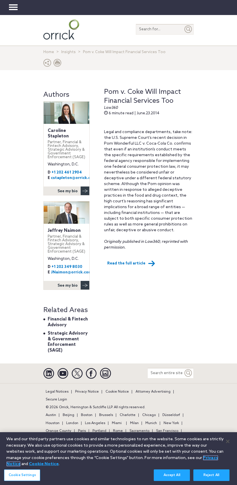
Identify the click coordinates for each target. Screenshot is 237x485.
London (72, 423)
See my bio (68, 191)
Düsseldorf (171, 415)
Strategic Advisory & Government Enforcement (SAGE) (68, 342)
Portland (99, 431)
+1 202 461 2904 (66, 172)
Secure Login (56, 400)
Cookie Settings (22, 475)
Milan (134, 423)
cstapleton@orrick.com (73, 178)
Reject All (211, 475)
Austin (51, 415)
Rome (118, 431)
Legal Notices (57, 392)
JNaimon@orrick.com (71, 272)
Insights (68, 52)
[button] (47, 64)
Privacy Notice (87, 392)
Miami (117, 423)
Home (48, 52)
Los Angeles (95, 423)
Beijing (68, 415)
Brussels (106, 415)
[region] (118, 458)
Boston (86, 415)
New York (171, 423)
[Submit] (188, 29)
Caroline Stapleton (66, 143)
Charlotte (128, 415)
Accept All (172, 475)
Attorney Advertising (153, 392)
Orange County (58, 431)
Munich (151, 423)
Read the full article (126, 263)
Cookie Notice (117, 392)
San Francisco (167, 431)
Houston (53, 423)
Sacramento (139, 431)
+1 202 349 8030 (66, 267)
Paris (82, 431)
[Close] (227, 441)
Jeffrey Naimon (66, 240)
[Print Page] (57, 64)
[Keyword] (188, 373)
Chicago (149, 415)
